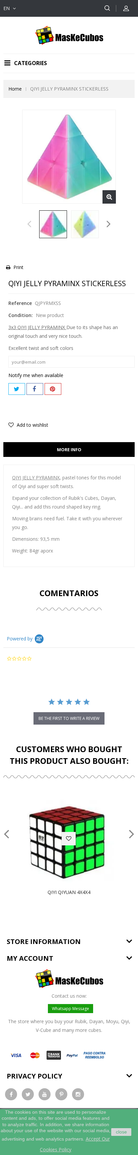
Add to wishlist (31, 425)
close (121, 1132)
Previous (29, 226)
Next (109, 226)
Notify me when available (35, 375)
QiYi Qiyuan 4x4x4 (69, 892)
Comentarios (69, 592)
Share (34, 389)
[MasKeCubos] (69, 35)
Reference (20, 303)
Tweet (16, 389)
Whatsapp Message (70, 1008)
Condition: (20, 315)
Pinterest (53, 389)
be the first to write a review (69, 718)
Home (15, 89)
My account (30, 958)
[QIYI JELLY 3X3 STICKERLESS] (53, 224)
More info (69, 450)
